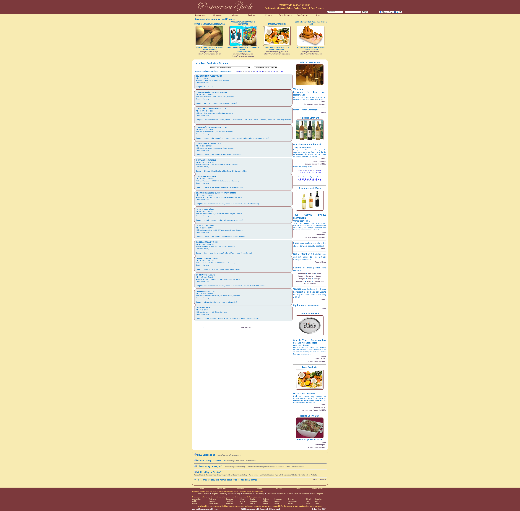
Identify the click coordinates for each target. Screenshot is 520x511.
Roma (276, 503)
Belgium (215, 494)
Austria (206, 494)
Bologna (266, 499)
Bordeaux (278, 499)
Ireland (232, 494)
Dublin (194, 501)
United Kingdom (317, 494)
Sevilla (290, 503)
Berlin (252, 499)
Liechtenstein (248, 494)
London (277, 501)
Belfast (242, 499)
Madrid (317, 501)
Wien (317, 503)
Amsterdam (196, 499)
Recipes (279, 488)
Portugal (281, 494)
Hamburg (253, 501)
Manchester (213, 503)
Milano (194, 503)
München (229, 503)
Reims (265, 503)
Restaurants (221, 488)
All (282, 71)
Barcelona (229, 499)
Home (202, 488)
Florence (212, 501)
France (199, 494)
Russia (289, 494)
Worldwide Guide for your (294, 5)
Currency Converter (319, 480)
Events (298, 488)
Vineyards (240, 488)
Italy (238, 494)
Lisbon (265, 501)
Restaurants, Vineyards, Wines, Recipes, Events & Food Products (294, 8)
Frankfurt (229, 501)
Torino (308, 503)
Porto (252, 503)
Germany (223, 494)
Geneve (242, 501)
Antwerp (212, 499)
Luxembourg (259, 494)
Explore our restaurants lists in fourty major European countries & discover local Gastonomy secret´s (228, 492)
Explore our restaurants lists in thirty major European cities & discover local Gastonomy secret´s (226, 497)
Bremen (291, 499)
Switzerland (304, 494)
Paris (241, 503)
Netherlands (271, 494)
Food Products (317, 488)
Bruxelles (318, 499)
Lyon (307, 501)
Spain (296, 494)
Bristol (308, 499)
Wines (259, 488)
